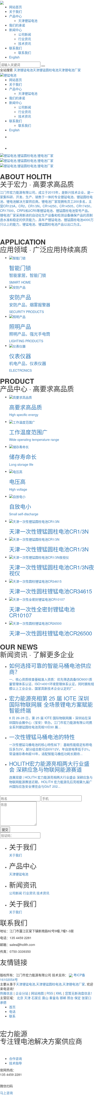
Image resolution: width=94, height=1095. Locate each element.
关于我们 (15, 11)
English (14, 57)
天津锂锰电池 (27, 20)
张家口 (86, 997)
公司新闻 (24, 34)
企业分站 (22, 993)
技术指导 (15, 1063)
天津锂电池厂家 (69, 70)
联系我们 (15, 48)
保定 (77, 997)
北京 (20, 997)
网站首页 (15, 7)
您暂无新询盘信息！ (79, 993)
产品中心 (15, 16)
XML (59, 993)
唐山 (45, 997)
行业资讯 (24, 39)
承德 (3, 1002)
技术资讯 (24, 43)
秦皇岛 (54, 997)
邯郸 (63, 997)
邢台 (70, 997)
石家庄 (36, 997)
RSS (50, 993)
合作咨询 (15, 1058)
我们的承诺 (17, 25)
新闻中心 (15, 29)
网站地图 (37, 993)
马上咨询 (6, 1092)
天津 (27, 997)
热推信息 (6, 993)
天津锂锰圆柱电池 (45, 70)
